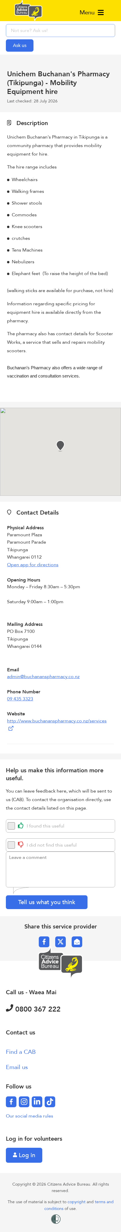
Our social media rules (29, 1116)
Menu (88, 12)
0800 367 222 (36, 1009)
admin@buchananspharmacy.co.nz (43, 676)
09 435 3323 (20, 699)
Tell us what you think (46, 902)
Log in (26, 1155)
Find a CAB (21, 1052)
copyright (77, 1202)
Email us (17, 1067)
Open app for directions (32, 565)
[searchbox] (60, 31)
